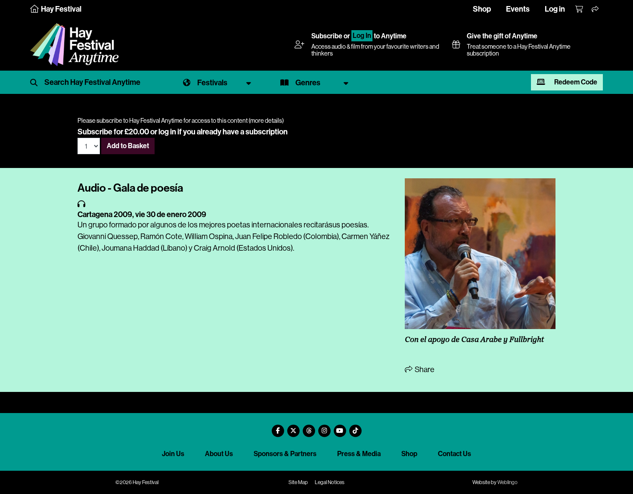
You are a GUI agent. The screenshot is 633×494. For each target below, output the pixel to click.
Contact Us (454, 454)
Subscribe (326, 36)
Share (423, 369)
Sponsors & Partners (285, 454)
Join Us (173, 454)
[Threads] (308, 427)
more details (266, 120)
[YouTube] (340, 427)
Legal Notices (329, 482)
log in (167, 132)
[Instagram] (324, 427)
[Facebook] (277, 427)
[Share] (595, 9)
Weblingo (507, 482)
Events (518, 9)
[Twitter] (293, 427)
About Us (219, 454)
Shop (482, 9)
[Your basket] (579, 9)
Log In (362, 36)
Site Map (298, 482)
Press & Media (359, 454)
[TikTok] (355, 427)
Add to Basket (128, 146)
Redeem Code (575, 82)
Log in (555, 9)
